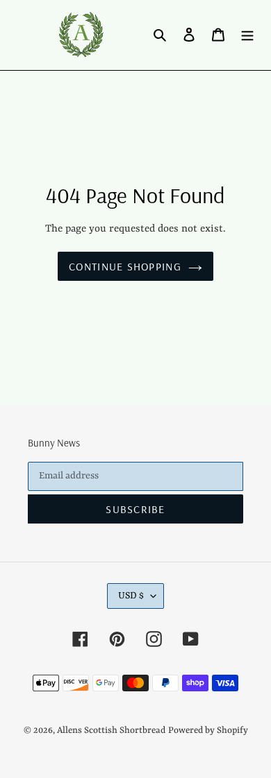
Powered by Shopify (208, 730)
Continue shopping (125, 266)
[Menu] (247, 35)
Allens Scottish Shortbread (111, 730)
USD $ (131, 595)
